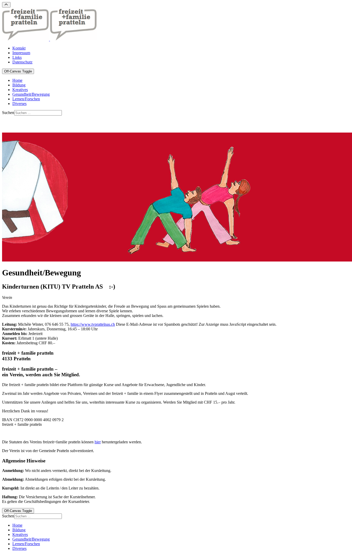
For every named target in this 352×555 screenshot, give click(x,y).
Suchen (8, 112)
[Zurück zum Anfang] (6, 4)
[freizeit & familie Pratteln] (49, 39)
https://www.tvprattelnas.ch (93, 324)
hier (98, 442)
